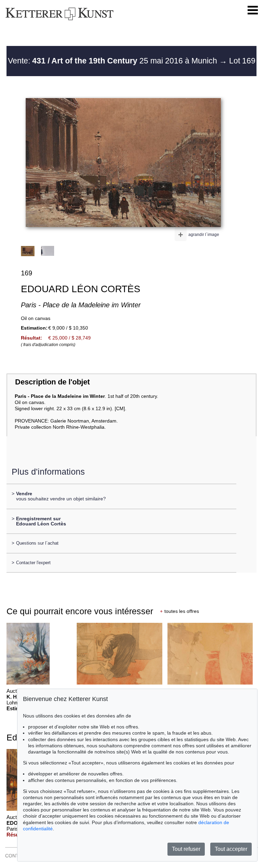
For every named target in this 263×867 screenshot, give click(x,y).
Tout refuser (186, 849)
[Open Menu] (252, 10)
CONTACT (16, 855)
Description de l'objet (52, 382)
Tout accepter (231, 849)
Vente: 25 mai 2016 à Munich (113, 60)
